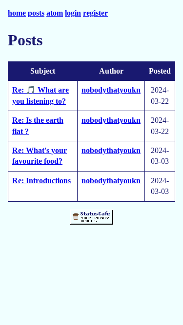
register (95, 13)
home (17, 13)
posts (36, 13)
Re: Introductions (41, 180)
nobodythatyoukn (111, 90)
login (73, 13)
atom (54, 13)
